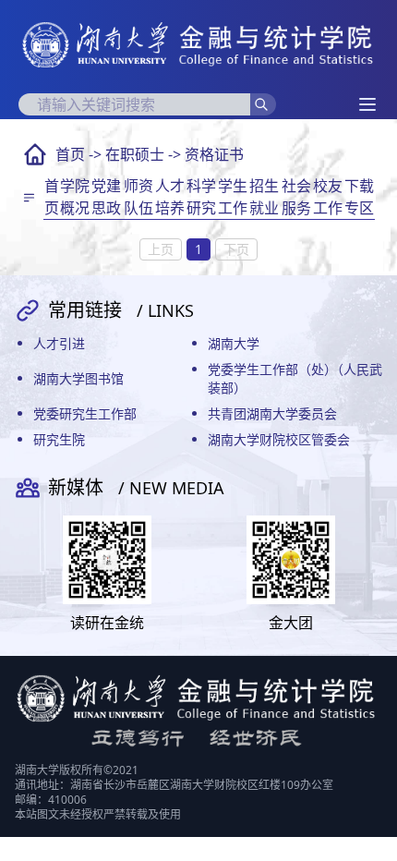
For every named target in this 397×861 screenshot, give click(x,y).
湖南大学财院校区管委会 (279, 439)
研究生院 (59, 439)
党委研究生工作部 (85, 413)
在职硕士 (134, 154)
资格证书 (214, 154)
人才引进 (59, 343)
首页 (70, 154)
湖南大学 (233, 343)
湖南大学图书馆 (78, 378)
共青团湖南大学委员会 (272, 413)
